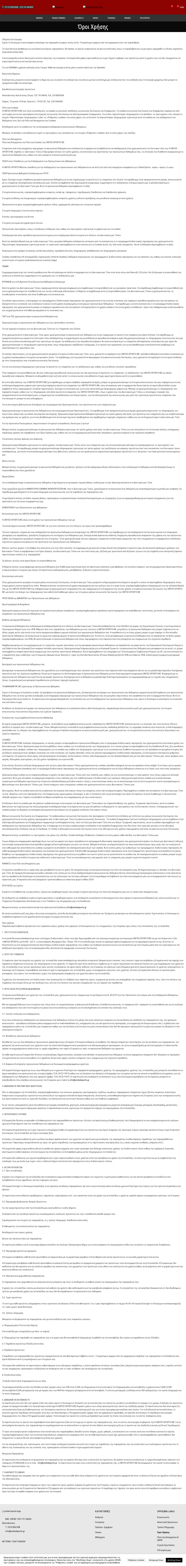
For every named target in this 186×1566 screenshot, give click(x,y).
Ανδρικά (99, 1517)
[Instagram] (13, 1537)
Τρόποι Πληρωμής (165, 1527)
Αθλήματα (100, 1537)
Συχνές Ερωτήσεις (166, 1545)
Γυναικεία (99, 1522)
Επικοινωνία (163, 1517)
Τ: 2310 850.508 (12, 1527)
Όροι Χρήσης (163, 1532)
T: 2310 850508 (10, 7)
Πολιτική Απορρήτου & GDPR (168, 1538)
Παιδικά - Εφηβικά (103, 1527)
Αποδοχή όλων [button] (174, 1560)
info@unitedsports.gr (76, 907)
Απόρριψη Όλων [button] (156, 1560)
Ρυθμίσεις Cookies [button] (136, 1560)
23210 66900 (26, 7)
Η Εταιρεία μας (164, 1550)
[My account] (160, 7)
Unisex (98, 1532)
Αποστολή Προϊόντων (167, 1522)
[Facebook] (6, 1537)
